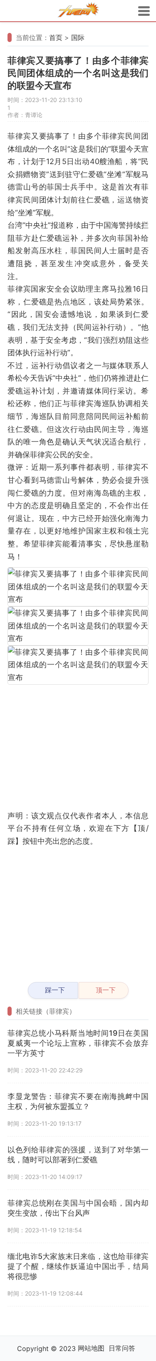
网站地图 (91, 1348)
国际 (77, 37)
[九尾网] (78, 11)
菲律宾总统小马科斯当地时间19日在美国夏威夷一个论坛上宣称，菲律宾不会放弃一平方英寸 (78, 1043)
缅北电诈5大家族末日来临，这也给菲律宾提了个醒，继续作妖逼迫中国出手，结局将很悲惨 (78, 1266)
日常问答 (122, 1348)
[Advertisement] (78, 747)
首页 (55, 37)
